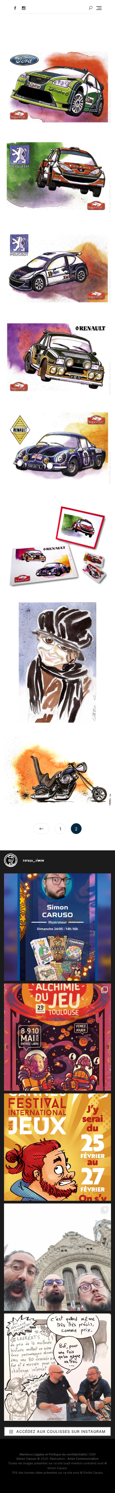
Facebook (15, 8)
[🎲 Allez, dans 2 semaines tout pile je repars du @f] (57, 1147)
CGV (92, 1454)
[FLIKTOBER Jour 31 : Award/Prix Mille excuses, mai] (57, 1367)
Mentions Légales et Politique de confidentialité (53, 1454)
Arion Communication (83, 1459)
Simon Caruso (26, 1459)
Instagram (23, 8)
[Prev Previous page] (41, 828)
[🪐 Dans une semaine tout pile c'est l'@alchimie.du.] (57, 1037)
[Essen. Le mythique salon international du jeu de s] (57, 1257)
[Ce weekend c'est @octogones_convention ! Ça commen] (57, 927)
